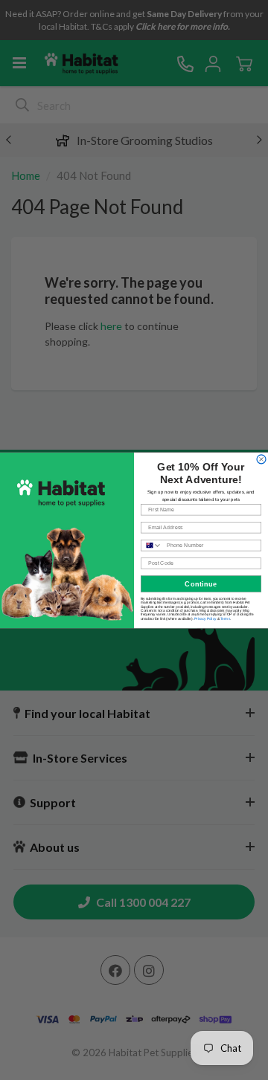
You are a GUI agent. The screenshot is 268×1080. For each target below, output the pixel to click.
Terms (225, 618)
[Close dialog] (261, 458)
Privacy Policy (205, 618)
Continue (201, 583)
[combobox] (151, 545)
